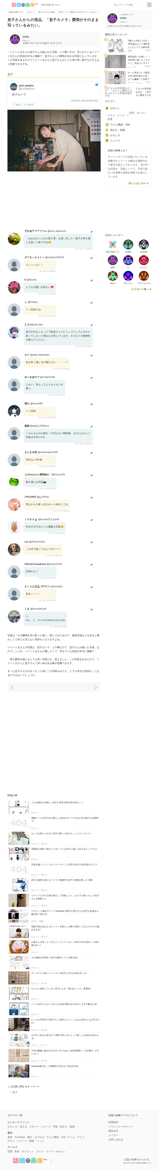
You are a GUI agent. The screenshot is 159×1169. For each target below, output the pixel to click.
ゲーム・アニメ (76, 1137)
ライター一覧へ (140, 289)
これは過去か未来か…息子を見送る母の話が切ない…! (57, 802)
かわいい (35, 812)
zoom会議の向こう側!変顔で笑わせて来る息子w (54, 1066)
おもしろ (115, 135)
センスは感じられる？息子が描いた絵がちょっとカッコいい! (61, 833)
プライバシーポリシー (120, 1126)
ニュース (132, 66)
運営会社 (113, 1130)
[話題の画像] (23, 4)
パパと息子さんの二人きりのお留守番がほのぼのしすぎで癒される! (64, 1004)
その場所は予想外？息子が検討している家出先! (54, 957)
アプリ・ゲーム (135, 82)
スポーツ (34, 1126)
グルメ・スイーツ (39, 1045)
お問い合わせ (115, 1139)
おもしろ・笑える (39, 843)
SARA (26, 36)
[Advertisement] (54, 200)
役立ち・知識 (37, 921)
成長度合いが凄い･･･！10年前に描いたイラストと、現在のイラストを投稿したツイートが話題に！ (139, 63)
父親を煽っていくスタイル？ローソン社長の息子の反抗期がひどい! (64, 864)
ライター (113, 1135)
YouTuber (19, 1137)
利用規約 (113, 1122)
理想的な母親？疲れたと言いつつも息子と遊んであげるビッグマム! (64, 849)
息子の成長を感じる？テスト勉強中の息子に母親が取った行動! (62, 880)
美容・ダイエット (137, 114)
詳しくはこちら (137, 183)
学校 (55, 1126)
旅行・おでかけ (36, 1137)
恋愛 (130, 50)
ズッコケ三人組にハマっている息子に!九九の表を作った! (59, 973)
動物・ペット (36, 1140)
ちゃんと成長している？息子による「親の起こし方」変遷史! (61, 988)
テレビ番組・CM (120, 124)
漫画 (9, 1137)
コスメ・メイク (116, 115)
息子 (15, 1092)
